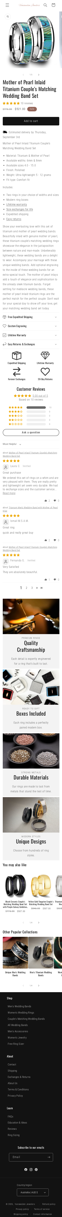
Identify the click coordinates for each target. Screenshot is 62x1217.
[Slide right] (39, 75)
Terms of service (42, 1209)
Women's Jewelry (17, 1037)
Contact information (42, 1214)
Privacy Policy (15, 1095)
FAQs (10, 1116)
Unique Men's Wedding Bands (15, 974)
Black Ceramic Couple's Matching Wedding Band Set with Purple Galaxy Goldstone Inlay (15, 904)
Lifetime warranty (16, 204)
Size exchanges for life (19, 209)
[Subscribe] (49, 1157)
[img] (11, 461)
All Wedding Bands (18, 1025)
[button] (7, 5)
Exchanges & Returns (19, 1077)
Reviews (12, 1128)
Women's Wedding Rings (21, 1012)
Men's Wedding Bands (19, 1006)
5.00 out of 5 (40, 395)
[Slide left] (23, 75)
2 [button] (26, 588)
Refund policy (48, 1204)
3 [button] (32, 588)
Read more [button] (9, 493)
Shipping (12, 1070)
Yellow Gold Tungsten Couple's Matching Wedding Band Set (40, 903)
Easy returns (13, 219)
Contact (12, 1064)
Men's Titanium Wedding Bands (41, 974)
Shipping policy (21, 1214)
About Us (13, 1083)
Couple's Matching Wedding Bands (26, 1018)
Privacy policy (22, 1209)
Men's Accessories (18, 1031)
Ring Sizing (14, 1135)
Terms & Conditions (18, 1089)
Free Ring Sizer (16, 1043)
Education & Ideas (17, 1122)
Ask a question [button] (31, 432)
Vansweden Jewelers (25, 1204)
